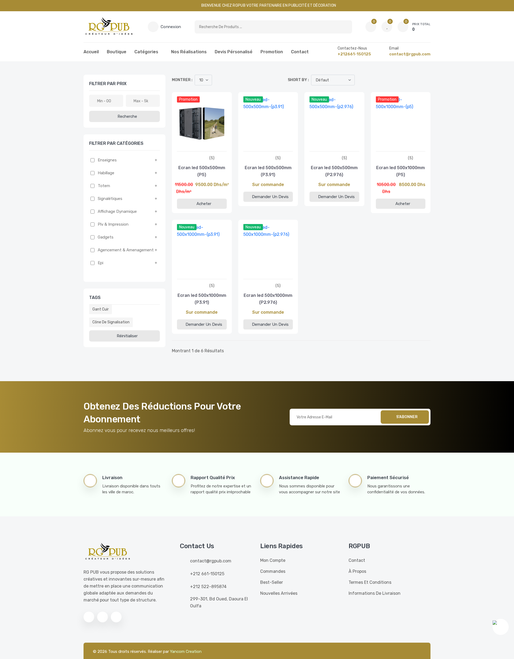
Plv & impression (113, 224)
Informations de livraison (374, 593)
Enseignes (107, 160)
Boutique (116, 51)
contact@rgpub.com (409, 54)
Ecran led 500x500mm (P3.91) (268, 171)
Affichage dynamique (117, 211)
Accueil (91, 51)
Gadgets (106, 237)
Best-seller (271, 582)
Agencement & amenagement (126, 250)
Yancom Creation (186, 651)
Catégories (146, 51)
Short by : (298, 80)
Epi (100, 262)
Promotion (271, 51)
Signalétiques (110, 198)
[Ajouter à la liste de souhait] (208, 146)
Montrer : (182, 80)
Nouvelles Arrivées (278, 593)
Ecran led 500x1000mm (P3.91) (201, 299)
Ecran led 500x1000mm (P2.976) (268, 299)
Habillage (106, 173)
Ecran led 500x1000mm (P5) (400, 171)
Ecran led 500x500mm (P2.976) (334, 171)
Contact (300, 51)
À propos (357, 571)
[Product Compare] (195, 146)
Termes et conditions (370, 582)
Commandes (272, 571)
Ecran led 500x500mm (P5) (201, 171)
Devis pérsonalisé (233, 51)
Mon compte (272, 560)
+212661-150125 (354, 54)
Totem (104, 185)
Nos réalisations (189, 51)
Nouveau (253, 99)
